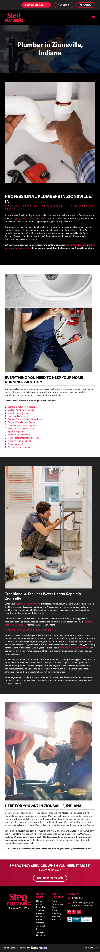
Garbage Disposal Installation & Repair (25, 419)
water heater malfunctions (27, 603)
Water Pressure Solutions (19, 441)
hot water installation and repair (74, 647)
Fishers (55, 910)
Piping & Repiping (16, 431)
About (39, 904)
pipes (72, 840)
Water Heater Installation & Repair (23, 437)
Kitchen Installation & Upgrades (22, 425)
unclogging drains (18, 218)
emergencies (35, 819)
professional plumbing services (75, 389)
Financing (40, 916)
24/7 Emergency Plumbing (20, 447)
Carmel (55, 907)
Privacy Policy (91, 948)
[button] (93, 17)
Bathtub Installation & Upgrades (22, 407)
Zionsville (56, 919)
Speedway (56, 913)
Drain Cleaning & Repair (19, 413)
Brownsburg (57, 904)
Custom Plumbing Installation (21, 410)
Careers (39, 919)
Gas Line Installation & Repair (21, 422)
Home (39, 901)
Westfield (56, 916)
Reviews (40, 913)
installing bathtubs (38, 218)
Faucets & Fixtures (16, 416)
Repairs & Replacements (19, 434)
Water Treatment (15, 444)
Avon (54, 901)
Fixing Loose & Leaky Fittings (21, 428)
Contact (40, 922)
